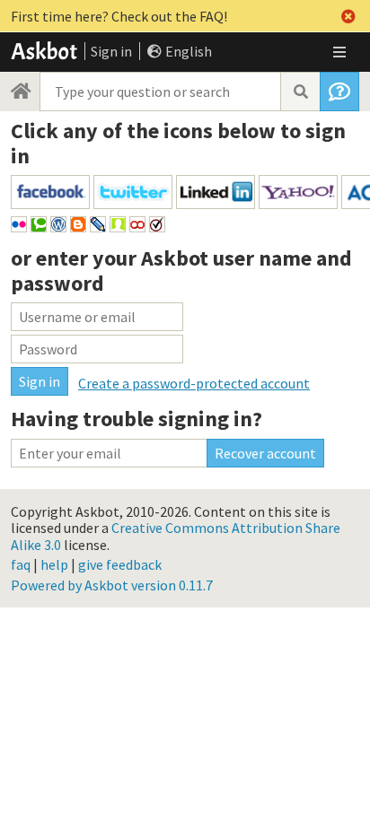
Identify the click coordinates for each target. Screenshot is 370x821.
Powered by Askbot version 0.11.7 (112, 585)
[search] (300, 91)
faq (21, 564)
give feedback (120, 564)
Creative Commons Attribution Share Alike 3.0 (175, 536)
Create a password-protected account (194, 383)
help (54, 564)
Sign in (111, 51)
